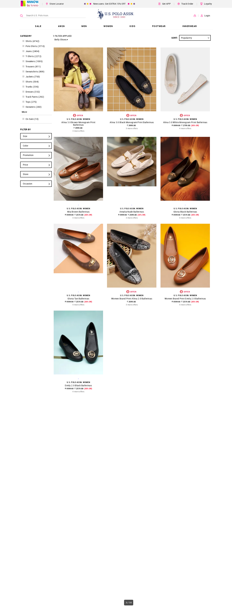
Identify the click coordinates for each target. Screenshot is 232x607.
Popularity (186, 37)
